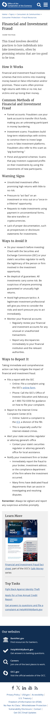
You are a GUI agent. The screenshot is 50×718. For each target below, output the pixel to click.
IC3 (18, 421)
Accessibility (37, 694)
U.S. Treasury (25, 698)
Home (4, 14)
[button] (39, 5)
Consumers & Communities (28, 14)
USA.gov (26, 694)
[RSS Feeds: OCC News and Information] (36, 688)
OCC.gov (15, 671)
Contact (37, 709)
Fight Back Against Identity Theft (22, 589)
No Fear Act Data (12, 705)
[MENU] (45, 5)
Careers (15, 660)
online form (29, 387)
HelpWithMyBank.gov (22, 649)
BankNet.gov (17, 638)
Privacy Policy (13, 694)
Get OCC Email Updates (25, 712)
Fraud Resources (29, 17)
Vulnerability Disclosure (20, 709)
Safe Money (37, 568)
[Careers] (6, 662)
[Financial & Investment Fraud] (21, 560)
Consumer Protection (11, 17)
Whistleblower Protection (34, 705)
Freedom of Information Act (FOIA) (25, 701)
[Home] (6, 651)
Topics (12, 14)
